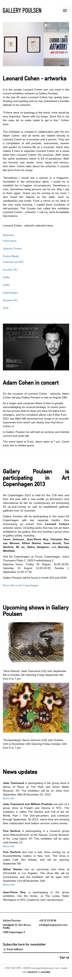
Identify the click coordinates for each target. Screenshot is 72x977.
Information (10, 240)
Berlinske (8, 235)
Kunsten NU (10, 269)
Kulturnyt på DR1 (13, 261)
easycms (32, 972)
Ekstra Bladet (11, 256)
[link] (36, 44)
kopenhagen (10, 292)
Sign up (64, 957)
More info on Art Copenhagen (21, 585)
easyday (45, 972)
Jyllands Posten (12, 248)
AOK (5, 307)
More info (8, 798)
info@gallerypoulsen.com (53, 925)
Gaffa (6, 277)
